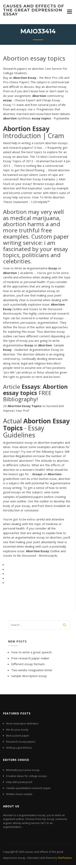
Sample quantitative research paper (28, 788)
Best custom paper (17, 735)
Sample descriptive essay (29, 676)
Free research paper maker (30, 658)
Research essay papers (20, 741)
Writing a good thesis (19, 747)
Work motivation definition (22, 723)
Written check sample (19, 794)
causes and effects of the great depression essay (33, 10)
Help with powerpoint (19, 782)
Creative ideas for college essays (26, 776)
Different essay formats (28, 664)
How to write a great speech (31, 652)
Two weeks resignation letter (31, 670)
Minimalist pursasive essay (23, 770)
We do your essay (17, 729)
